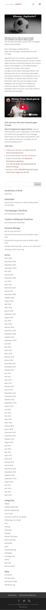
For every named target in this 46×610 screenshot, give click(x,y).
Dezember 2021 (10, 288)
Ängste (7, 504)
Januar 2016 (9, 429)
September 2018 (10, 340)
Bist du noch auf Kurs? (13, 231)
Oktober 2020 (9, 298)
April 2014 (8, 495)
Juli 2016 (8, 409)
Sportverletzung (10, 550)
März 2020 (8, 307)
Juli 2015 (8, 446)
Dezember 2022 (10, 278)
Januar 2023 (9, 275)
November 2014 (10, 472)
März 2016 (8, 423)
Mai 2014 (8, 492)
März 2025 (8, 258)
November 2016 (10, 396)
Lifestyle (7, 533)
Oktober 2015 (9, 439)
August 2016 (9, 406)
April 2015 (8, 455)
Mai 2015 (8, 452)
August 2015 (9, 442)
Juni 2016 (8, 413)
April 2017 (8, 380)
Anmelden (8, 575)
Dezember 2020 (10, 294)
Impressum (12, 595)
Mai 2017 (8, 377)
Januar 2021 (9, 291)
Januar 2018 (9, 360)
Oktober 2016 (9, 400)
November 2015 (10, 436)
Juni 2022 (8, 281)
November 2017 (10, 367)
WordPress (23, 607)
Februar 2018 (9, 357)
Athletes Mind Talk (11, 507)
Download (8, 194)
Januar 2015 (9, 465)
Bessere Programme (12, 510)
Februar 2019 (9, 327)
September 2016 (10, 403)
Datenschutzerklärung (27, 595)
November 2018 (10, 334)
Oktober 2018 (9, 337)
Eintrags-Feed (9, 578)
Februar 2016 (9, 426)
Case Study (9, 514)
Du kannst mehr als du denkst (15, 517)
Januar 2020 (9, 311)
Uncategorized (10, 556)
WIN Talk (8, 563)
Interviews (8, 530)
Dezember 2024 (10, 261)
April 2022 (8, 285)
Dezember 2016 (10, 393)
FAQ (6, 523)
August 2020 (9, 301)
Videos (7, 44)
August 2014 (9, 482)
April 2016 (8, 419)
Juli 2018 (8, 344)
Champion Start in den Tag (14, 249)
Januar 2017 (9, 390)
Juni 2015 (8, 449)
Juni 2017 (8, 373)
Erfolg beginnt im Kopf (13, 520)
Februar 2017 (9, 386)
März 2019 (8, 324)
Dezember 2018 (10, 331)
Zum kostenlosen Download (14, 214)
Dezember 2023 (10, 265)
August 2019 (9, 317)
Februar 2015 (9, 462)
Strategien (36, 42)
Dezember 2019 (10, 314)
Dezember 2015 (10, 432)
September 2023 (10, 268)
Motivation (8, 543)
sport (6, 546)
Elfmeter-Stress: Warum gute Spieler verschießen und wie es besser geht (19, 39)
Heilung (7, 527)
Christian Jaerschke (14, 42)
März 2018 (8, 354)
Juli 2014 (8, 485)
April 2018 (8, 350)
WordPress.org (10, 585)
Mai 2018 (8, 347)
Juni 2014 (8, 488)
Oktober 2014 (9, 475)
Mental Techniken (11, 536)
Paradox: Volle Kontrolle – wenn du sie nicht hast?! (23, 246)
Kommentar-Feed (11, 581)
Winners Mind (15, 44)
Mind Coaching (10, 540)
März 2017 (8, 383)
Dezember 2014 (10, 469)
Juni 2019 (8, 321)
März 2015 (8, 459)
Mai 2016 (8, 416)
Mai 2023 (8, 271)
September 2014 (10, 479)
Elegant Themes (22, 604)
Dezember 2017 (10, 363)
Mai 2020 (8, 304)
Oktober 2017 (9, 370)
